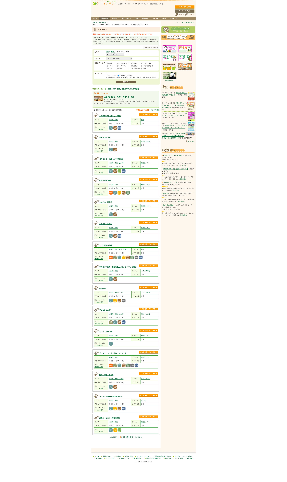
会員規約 (99, 458)
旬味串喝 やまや (105, 181)
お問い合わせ (107, 456)
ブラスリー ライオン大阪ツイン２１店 (112, 353)
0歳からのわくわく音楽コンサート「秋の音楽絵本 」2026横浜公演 (174, 105)
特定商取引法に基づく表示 (163, 456)
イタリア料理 (145, 271)
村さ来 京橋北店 (105, 332)
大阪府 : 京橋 (113, 120)
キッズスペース (122, 63)
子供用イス (134, 63)
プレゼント (154, 18)
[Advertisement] (126, 443)
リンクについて (110, 458)
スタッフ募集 (179, 458)
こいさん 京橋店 (105, 202)
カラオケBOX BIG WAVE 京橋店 (110, 396)
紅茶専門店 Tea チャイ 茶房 (172, 155)
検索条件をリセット (151, 47)
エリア (97, 52)
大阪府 (113, 52)
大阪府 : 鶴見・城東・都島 (117, 249)
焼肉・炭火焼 (145, 314)
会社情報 (189, 458)
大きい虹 (166, 194)
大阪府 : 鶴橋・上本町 (116, 163)
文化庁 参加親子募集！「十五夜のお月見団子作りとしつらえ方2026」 (173, 136)
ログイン (185, 11)
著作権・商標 (129, 456)
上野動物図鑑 (169, 80)
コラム (136, 18)
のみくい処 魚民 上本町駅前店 (111, 159)
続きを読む (183, 165)
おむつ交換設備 (148, 66)
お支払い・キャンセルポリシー (184, 456)
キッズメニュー (122, 66)
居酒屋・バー (145, 141)
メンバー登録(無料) (185, 7)
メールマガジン (189, 14)
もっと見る (190, 141)
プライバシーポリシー (143, 456)
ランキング (115, 18)
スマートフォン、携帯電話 (179, 14)
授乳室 (110, 68)
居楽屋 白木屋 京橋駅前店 (109, 418)
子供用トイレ (147, 63)
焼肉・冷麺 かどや (106, 375)
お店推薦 (145, 18)
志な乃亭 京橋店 (105, 224)
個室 (144, 68)
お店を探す (104, 18)
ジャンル (97, 59)
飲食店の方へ (138, 458)
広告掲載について (124, 458)
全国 (107, 52)
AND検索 (122, 75)
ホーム (95, 18)
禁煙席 (120, 68)
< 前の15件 (113, 437)
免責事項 (118, 456)
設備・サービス (100, 63)
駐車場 (110, 63)
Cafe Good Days (168, 205)
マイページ (173, 18)
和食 (142, 120)
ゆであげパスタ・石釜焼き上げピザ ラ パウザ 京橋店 (117, 267)
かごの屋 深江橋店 (105, 245)
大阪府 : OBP (113, 184)
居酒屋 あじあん (105, 137)
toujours (102, 288)
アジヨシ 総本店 (105, 310)
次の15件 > (138, 437)
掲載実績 (168, 458)
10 (132, 437)
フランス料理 (145, 292)
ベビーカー (111, 66)
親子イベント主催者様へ (153, 458)
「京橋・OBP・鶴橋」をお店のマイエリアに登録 (123, 89)
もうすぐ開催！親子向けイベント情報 (178, 87)
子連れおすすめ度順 (142, 110)
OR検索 (129, 75)
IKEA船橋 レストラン (170, 182)
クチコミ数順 (155, 110)
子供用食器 (134, 66)
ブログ (164, 18)
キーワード (98, 73)
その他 (143, 400)
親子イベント (126, 18)
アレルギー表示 (135, 68)
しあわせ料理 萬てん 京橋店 (110, 116)
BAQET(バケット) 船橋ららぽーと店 (175, 169)
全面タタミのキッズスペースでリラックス (119, 97)
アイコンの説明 (99, 129)
